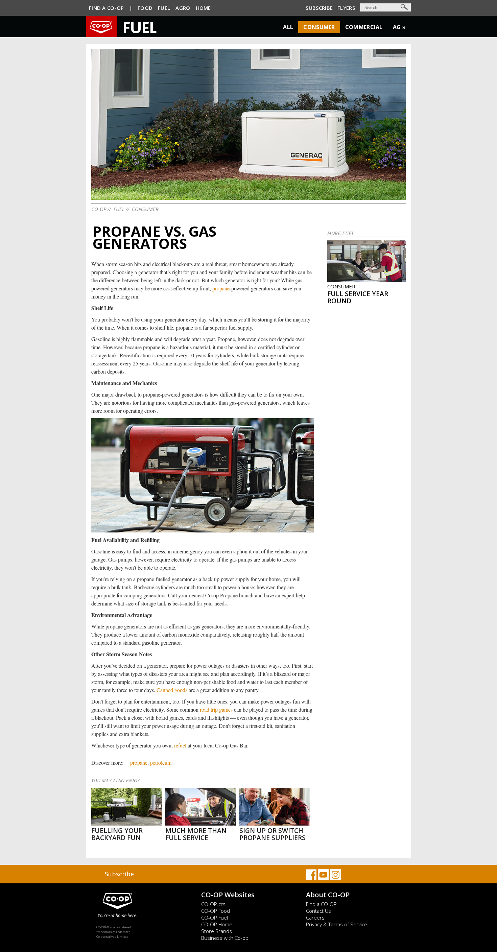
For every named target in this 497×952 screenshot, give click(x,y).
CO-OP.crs (213, 904)
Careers (315, 917)
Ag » (399, 27)
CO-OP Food (215, 910)
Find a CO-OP (321, 904)
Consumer (319, 27)
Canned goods (172, 689)
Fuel (164, 7)
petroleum (160, 762)
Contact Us (318, 910)
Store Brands (216, 931)
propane (221, 288)
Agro (182, 7)
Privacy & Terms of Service (336, 924)
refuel (180, 745)
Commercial (364, 27)
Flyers (346, 7)
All (288, 27)
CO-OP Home (216, 924)
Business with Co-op (225, 937)
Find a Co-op (106, 7)
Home (203, 7)
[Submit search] (404, 7)
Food (145, 7)
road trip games (216, 709)
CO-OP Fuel (214, 917)
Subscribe (319, 7)
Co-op (98, 209)
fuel (119, 209)
